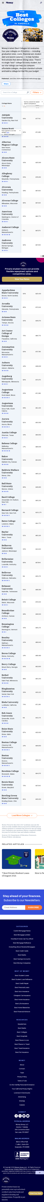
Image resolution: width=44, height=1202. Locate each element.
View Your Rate (35, 1193)
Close (42, 102)
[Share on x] (20, 1117)
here (39, 78)
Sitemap (22, 1101)
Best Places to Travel (22, 1044)
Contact (22, 1069)
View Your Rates (22, 279)
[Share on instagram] (24, 1117)
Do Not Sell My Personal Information (22, 1085)
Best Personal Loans (22, 987)
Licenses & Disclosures (22, 1093)
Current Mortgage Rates (22, 931)
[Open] (3, 3)
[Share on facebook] (16, 1117)
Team (22, 1073)
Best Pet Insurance (22, 1052)
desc (2, 106)
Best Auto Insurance (22, 991)
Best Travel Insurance (22, 1048)
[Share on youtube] (27, 1117)
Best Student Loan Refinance (22, 979)
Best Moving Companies (22, 963)
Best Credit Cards (22, 951)
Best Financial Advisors (22, 1011)
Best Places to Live (22, 1040)
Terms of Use (22, 1081)
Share (6, 84)
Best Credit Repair (22, 983)
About (22, 1065)
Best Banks (22, 955)
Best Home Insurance (22, 999)
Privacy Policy (22, 1077)
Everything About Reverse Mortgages (22, 947)
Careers (22, 1105)
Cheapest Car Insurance (22, 995)
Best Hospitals (22, 1036)
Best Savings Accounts (22, 959)
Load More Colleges (21, 815)
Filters (36, 92)
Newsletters (22, 1024)
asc (4, 106)
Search (41, 3)
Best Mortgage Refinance (22, 943)
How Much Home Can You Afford (22, 939)
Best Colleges (22, 1032)
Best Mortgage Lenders (22, 935)
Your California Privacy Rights (22, 1089)
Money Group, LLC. (21, 1167)
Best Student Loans (22, 975)
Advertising (22, 1097)
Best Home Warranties (22, 1007)
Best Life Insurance (22, 1003)
